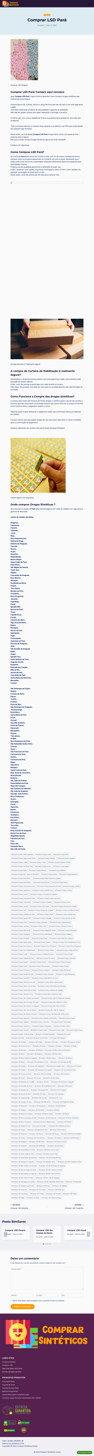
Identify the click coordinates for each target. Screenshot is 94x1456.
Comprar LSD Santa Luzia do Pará (47, 1154)
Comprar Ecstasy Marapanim (20, 934)
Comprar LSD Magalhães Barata (63, 1102)
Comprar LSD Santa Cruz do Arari (47, 1150)
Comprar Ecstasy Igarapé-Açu (66, 914)
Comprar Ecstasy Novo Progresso (70, 946)
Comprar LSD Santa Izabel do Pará (22, 1154)
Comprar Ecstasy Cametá (71, 886)
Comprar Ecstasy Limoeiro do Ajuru (60, 926)
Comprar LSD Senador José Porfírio (22, 1186)
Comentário (16, 1269)
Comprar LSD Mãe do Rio (42, 1102)
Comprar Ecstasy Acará (43, 854)
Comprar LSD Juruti (55, 1098)
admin (42, 25)
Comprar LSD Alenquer (57, 1038)
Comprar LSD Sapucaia (73, 1182)
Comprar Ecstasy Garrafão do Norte (67, 910)
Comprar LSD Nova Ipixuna (47, 1118)
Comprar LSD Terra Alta (19, 1189)
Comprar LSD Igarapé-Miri (39, 1090)
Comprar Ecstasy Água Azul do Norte (23, 858)
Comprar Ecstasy (9, 1362)
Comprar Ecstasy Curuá (62, 902)
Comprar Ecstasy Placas (38, 962)
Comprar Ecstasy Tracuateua (41, 1026)
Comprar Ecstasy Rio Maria (61, 970)
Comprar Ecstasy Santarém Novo (22, 994)
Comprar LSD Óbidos (64, 1122)
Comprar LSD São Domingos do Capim (23, 1170)
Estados (47, 15)
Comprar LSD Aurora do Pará (20, 1046)
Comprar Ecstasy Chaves (63, 890)
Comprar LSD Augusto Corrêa (70, 1042)
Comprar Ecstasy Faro (18, 910)
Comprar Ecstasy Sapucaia (20, 1018)
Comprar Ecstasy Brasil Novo (20, 878)
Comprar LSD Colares (18, 1070)
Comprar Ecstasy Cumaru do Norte (48, 898)
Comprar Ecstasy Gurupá (45, 914)
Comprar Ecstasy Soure (67, 1018)
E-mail (40, 1295)
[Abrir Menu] (89, 3)
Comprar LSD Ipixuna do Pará (20, 1094)
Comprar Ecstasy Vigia (56, 1030)
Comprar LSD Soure (43, 1186)
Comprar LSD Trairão (37, 1194)
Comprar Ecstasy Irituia (19, 922)
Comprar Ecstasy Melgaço (63, 934)
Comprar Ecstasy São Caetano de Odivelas (25, 998)
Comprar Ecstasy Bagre (61, 866)
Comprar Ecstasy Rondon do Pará (22, 974)
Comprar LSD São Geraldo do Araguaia (23, 1174)
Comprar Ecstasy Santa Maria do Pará (23, 990)
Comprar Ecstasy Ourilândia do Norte (42, 954)
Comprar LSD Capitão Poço (55, 1066)
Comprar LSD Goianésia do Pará (45, 1086)
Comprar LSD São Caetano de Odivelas (23, 1166)
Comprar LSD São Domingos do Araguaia (52, 1166)
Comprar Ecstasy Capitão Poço (42, 890)
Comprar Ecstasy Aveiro (43, 866)
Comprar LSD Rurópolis (19, 1146)
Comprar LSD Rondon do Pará (56, 1142)
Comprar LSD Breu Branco (47, 1058)
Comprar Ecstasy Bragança (68, 874)
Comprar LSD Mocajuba (36, 1110)
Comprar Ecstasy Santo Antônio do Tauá (48, 994)
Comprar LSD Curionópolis (42, 1074)
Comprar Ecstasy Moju (39, 938)
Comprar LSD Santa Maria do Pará (50, 1158)
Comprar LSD (7, 1365)
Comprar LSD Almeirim (18, 1042)
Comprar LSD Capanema (36, 1066)
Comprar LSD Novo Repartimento (44, 1122)
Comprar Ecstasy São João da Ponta (53, 1006)
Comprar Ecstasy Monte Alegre (21, 942)
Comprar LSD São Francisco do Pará (50, 1170)
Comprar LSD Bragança (35, 1054)
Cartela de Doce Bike (10, 1388)
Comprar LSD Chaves (74, 1066)
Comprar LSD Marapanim (37, 1106)
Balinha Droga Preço (10, 1391)
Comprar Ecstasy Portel (19, 966)
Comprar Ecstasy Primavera (20, 970)
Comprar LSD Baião (70, 1046)
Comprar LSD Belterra (36, 1050)
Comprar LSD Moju (53, 1110)
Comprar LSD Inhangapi (58, 1090)
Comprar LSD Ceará (76, 1230)
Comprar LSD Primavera (71, 1138)
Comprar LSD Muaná (62, 1114)
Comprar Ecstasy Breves (41, 882)
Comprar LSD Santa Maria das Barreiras (24, 1158)
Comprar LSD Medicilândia (56, 1106)
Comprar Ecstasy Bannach (37, 870)
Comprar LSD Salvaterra (55, 1146)
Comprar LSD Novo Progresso (21, 1122)
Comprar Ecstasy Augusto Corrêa (59, 862)
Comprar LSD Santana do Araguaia (22, 1162)
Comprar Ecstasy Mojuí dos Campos (61, 938)
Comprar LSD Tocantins (74, 1206)
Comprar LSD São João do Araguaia (47, 1178)
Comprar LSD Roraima (19, 1206)
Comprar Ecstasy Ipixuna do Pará (64, 918)
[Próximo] (88, 1234)
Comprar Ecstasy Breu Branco (21, 882)
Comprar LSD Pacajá (18, 1130)
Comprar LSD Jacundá (39, 1098)
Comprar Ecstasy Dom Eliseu (39, 906)
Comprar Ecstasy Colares (19, 894)
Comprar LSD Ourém (39, 1126)
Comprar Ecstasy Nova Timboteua (45, 946)
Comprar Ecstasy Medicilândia (42, 934)
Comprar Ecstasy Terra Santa (60, 1022)
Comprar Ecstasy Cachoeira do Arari (23, 886)
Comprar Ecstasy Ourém (19, 954)
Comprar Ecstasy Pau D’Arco (45, 958)
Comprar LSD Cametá (18, 1066)
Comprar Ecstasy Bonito (49, 874)
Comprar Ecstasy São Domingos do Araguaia (55, 998)
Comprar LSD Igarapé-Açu (20, 1090)
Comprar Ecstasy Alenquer (46, 858)
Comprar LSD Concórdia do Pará (64, 1070)
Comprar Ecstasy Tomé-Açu (20, 1026)
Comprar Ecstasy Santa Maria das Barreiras (52, 986)
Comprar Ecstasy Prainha (60, 966)
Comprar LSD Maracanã (19, 1106)
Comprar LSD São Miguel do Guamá (23, 1182)
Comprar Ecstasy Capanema (20, 890)
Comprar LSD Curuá (18, 1078)
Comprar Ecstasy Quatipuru (41, 970)
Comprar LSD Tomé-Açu (56, 1189)
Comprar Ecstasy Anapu (38, 862)
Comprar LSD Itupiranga (56, 1094)
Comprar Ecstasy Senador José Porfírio (44, 1018)
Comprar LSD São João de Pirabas (22, 1178)
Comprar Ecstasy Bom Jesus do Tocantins (25, 874)
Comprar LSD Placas (52, 1134)
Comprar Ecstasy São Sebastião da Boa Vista (53, 1014)
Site (63, 1295)
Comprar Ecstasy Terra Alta (40, 1022)
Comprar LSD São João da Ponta (49, 1174)
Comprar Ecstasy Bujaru (60, 882)
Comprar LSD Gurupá (65, 1086)
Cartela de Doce (8, 1385)
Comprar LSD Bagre (54, 1046)
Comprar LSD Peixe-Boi (19, 1134)
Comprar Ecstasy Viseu (74, 1030)
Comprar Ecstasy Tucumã (19, 1030)
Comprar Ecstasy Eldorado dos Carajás (64, 906)
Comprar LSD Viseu (32, 1198)
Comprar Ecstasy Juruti (38, 926)
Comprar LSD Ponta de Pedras (71, 1134)
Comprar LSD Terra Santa (37, 1189)
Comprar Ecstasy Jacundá (20, 926)
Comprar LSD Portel (18, 1138)
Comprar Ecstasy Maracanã (67, 930)
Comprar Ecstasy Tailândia (20, 1022)
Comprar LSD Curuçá (34, 1078)
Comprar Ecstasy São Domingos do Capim (25, 1002)
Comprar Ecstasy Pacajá (64, 954)
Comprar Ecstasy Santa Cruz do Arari (23, 982)
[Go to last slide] (5, 1234)
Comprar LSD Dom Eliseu (51, 1078)
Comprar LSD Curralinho (61, 1074)
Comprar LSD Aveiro (39, 1046)
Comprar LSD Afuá (17, 1038)
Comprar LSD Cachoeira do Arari (37, 1062)
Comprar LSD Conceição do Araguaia (40, 1070)
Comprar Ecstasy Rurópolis (44, 974)
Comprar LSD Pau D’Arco (58, 1130)
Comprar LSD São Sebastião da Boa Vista (50, 1182)
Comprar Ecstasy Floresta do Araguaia (41, 910)
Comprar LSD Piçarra (36, 1134)
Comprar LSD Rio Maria (36, 1142)
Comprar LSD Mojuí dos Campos (22, 1114)
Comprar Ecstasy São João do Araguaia (51, 1010)
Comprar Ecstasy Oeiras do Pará (67, 950)
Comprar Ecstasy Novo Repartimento (23, 950)
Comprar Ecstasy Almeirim (66, 858)
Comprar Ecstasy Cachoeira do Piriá (48, 886)
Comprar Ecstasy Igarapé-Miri (21, 918)
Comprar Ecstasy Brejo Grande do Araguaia (47, 878)
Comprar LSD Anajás (35, 1042)
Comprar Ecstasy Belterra (57, 870)
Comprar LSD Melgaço (18, 1110)
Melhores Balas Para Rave (12, 1368)
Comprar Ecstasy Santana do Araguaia (50, 990)
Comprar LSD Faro (43, 1082)
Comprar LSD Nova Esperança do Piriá (23, 1118)
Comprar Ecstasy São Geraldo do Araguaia (25, 1006)
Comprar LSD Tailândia (59, 1186)
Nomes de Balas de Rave (11, 1372)
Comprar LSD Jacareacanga (20, 1098)
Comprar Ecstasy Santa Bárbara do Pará (45, 978)
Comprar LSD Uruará (70, 1194)
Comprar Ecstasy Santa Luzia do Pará (23, 986)
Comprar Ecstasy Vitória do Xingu (22, 1034)
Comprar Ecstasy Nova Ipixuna (21, 946)
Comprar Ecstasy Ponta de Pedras (59, 962)
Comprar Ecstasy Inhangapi (42, 918)
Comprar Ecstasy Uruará (39, 1030)
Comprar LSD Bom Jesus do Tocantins (57, 1050)
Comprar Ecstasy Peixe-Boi (66, 958)
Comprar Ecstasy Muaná (42, 942)
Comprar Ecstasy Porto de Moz (39, 966)
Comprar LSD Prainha (54, 1138)
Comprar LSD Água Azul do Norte (37, 1038)
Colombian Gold (8, 1381)
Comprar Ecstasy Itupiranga (38, 922)
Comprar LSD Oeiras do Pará (20, 1126)
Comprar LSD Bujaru (18, 1062)
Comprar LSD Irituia (39, 1094)
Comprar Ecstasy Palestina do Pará (22, 958)
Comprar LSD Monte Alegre (44, 1114)
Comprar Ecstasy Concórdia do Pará (23, 898)
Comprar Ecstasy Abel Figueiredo (22, 854)
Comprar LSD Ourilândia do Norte (59, 1126)
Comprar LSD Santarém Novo (45, 1162)
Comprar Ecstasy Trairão (62, 1026)
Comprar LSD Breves (65, 1058)
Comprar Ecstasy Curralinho (43, 902)
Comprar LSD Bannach (18, 1050)
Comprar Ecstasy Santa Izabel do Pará (50, 982)
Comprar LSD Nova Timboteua (68, 1118)
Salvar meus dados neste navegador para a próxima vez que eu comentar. (38, 1301)
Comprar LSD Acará (63, 1034)
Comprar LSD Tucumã (53, 1194)
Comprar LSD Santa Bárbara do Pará (23, 1150)
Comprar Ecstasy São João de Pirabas (23, 1010)
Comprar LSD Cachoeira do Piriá (60, 1062)
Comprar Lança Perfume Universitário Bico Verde (21, 1398)
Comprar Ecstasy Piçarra (19, 962)
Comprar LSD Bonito (18, 1054)
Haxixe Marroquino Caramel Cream (15, 1395)
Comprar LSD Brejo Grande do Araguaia (24, 1058)
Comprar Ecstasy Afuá (60, 854)
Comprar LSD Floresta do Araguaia (62, 1082)
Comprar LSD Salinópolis (37, 1146)
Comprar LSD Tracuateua (19, 1194)
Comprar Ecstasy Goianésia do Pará (23, 914)
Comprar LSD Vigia (17, 1198)
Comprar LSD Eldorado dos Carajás (22, 1082)
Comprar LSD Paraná (15, 1230)
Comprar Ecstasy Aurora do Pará (22, 866)
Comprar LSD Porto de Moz (36, 1138)
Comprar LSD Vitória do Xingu (51, 1198)
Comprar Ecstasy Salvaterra (20, 978)
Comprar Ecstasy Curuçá (19, 906)
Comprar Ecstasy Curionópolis (21, 902)
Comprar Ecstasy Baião (19, 870)
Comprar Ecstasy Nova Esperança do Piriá (66, 942)
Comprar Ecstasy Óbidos (46, 950)
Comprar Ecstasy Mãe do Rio (20, 930)
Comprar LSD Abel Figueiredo (45, 1034)
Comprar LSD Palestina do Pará (37, 1130)
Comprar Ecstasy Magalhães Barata (44, 930)
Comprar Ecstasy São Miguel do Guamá (24, 1014)
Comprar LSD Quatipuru (19, 1142)
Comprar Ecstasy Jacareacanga (60, 922)
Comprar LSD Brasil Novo (53, 1054)
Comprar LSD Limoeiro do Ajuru (21, 1102)
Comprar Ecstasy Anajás (19, 862)
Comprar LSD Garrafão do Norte (21, 1086)
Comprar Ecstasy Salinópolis (65, 974)
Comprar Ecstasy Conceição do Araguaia (43, 894)
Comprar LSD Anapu (51, 1042)
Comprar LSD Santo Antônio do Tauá (69, 1162)
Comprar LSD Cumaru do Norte (21, 1074)
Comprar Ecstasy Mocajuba (20, 938)
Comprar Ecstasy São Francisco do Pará (54, 1002)
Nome (14, 1295)
